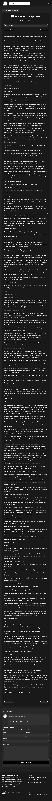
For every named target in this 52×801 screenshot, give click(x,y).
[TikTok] (5, 796)
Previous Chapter (9, 30)
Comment (6, 744)
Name (5, 732)
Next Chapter (43, 30)
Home (4, 10)
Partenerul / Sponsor (12, 10)
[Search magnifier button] (29, 4)
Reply (10, 719)
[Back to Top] (50, 798)
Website (5, 738)
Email (28, 732)
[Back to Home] (47, 798)
